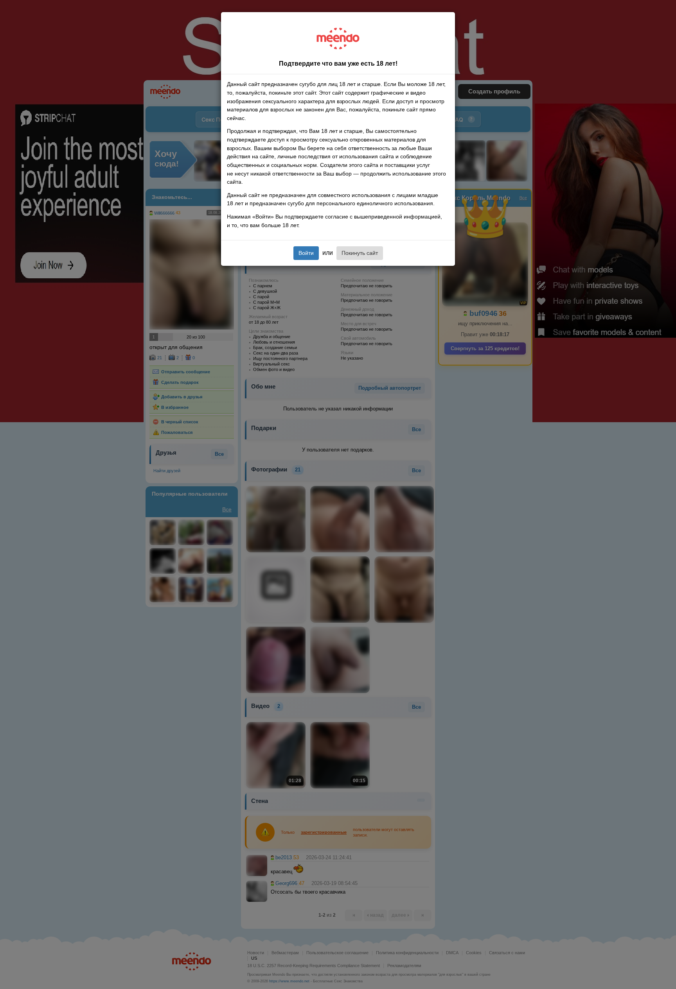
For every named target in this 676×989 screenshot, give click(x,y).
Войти (306, 253)
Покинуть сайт (360, 253)
